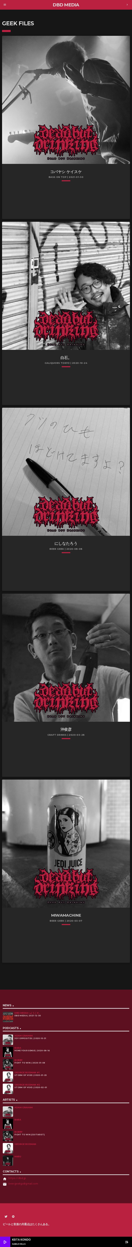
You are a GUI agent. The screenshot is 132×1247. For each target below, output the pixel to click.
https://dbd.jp (17, 1178)
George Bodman (25, 1144)
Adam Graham (23, 1035)
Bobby (18, 1060)
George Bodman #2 (27, 1084)
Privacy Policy (13, 1229)
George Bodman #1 (27, 1072)
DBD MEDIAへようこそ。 (27, 1013)
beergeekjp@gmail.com (23, 1183)
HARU (17, 1156)
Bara (17, 1048)
